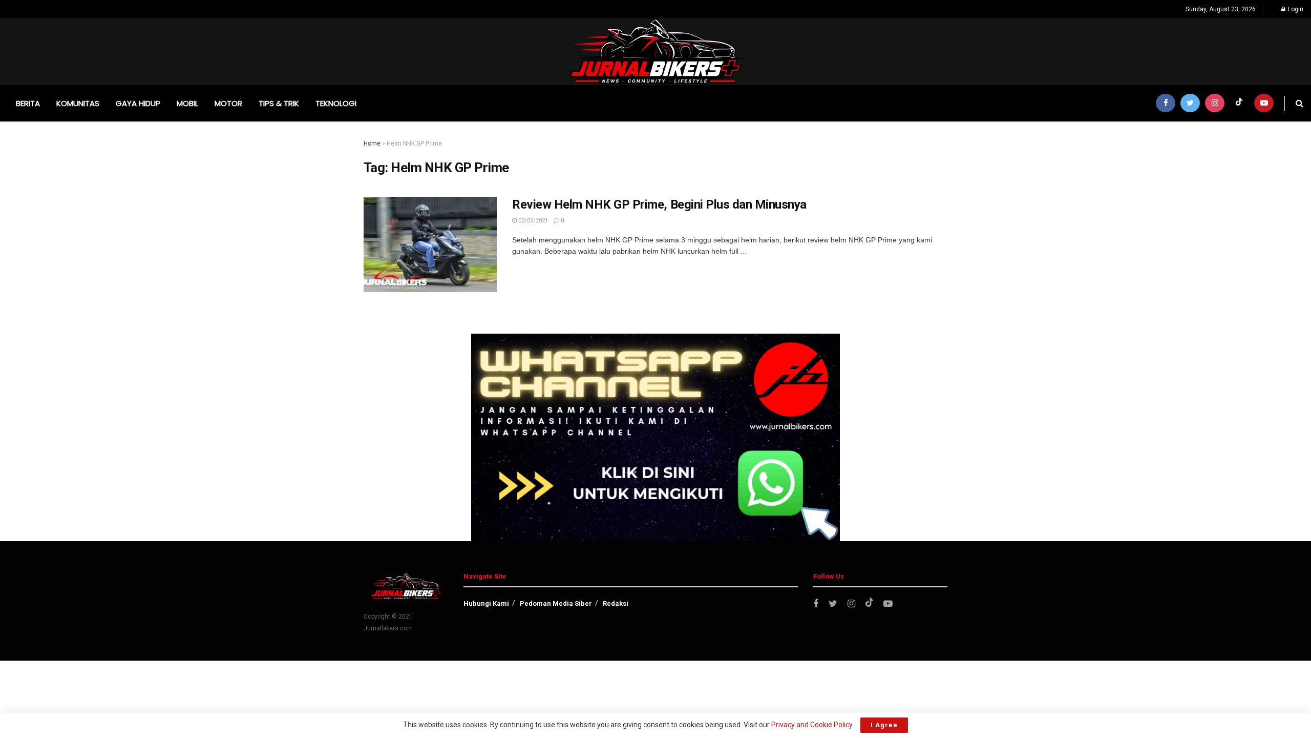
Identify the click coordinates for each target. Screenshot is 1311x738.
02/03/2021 (532, 220)
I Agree (884, 725)
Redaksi (615, 603)
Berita (28, 103)
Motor (228, 103)
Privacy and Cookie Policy (811, 725)
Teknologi (335, 103)
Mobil (187, 103)
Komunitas (77, 103)
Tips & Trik (279, 103)
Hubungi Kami (486, 603)
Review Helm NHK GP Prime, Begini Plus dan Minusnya (659, 204)
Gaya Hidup (138, 103)
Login (1294, 9)
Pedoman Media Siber (556, 603)
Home (372, 143)
